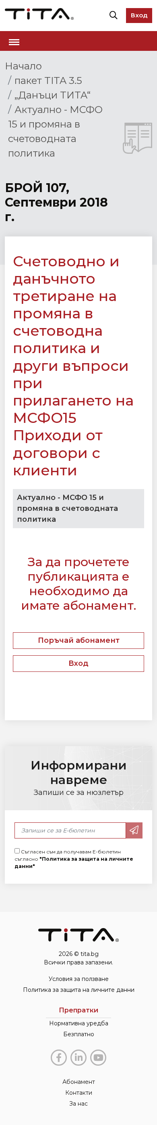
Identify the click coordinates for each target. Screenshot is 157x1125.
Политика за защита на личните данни (78, 989)
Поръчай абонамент (79, 640)
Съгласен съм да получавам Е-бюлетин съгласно (73, 859)
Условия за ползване (79, 979)
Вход (139, 15)
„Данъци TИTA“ (52, 95)
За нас (78, 1103)
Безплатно (78, 1034)
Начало (23, 66)
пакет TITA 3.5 (48, 80)
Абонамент (78, 1081)
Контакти (78, 1092)
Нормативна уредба (78, 1023)
